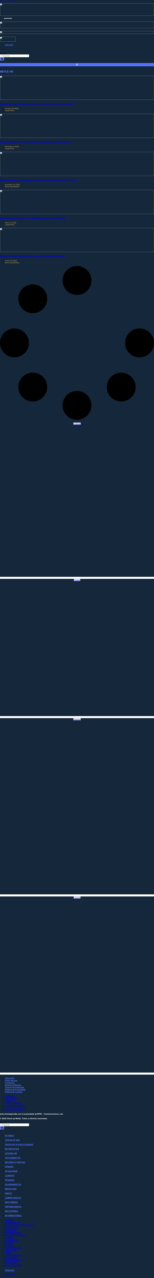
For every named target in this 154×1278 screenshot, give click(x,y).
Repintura (10, 1189)
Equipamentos (13, 1184)
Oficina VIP (11, 1153)
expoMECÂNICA (13, 1206)
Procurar (3, 53)
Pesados (9, 1180)
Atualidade (11, 1171)
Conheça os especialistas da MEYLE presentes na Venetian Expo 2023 (37, 103)
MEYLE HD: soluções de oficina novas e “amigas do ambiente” (32, 256)
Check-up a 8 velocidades (19, 1144)
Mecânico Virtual (15, 1162)
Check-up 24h (12, 1140)
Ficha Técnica (11, 1080)
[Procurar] (2, 59)
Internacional (13, 1215)
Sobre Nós (9, 1078)
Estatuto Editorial (13, 1085)
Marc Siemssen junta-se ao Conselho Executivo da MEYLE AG (32, 218)
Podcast (9, 45)
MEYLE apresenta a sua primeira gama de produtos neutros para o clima (38, 180)
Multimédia (11, 1202)
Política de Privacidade (15, 1090)
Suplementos (12, 1158)
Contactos (10, 1083)
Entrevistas (12, 1149)
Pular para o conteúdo (8, 1)
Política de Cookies (13, 1092)
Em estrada (11, 1211)
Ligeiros (9, 1175)
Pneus (8, 1193)
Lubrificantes (13, 1198)
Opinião (9, 1166)
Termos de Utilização (14, 1087)
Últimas (9, 1135)
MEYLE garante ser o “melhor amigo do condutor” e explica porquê (35, 141)
